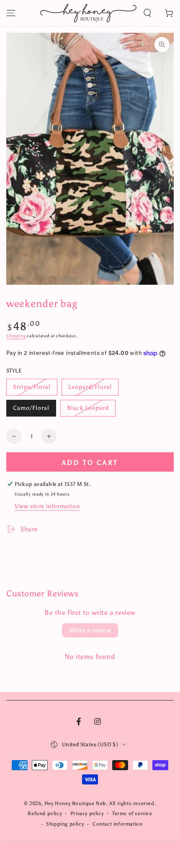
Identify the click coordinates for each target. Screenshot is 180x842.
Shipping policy (65, 824)
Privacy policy (86, 813)
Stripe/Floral (32, 387)
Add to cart (90, 463)
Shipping (16, 335)
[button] (147, 13)
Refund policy (45, 813)
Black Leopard (88, 408)
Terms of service (132, 813)
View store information (47, 506)
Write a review (90, 630)
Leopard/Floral (90, 387)
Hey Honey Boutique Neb (75, 803)
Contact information (117, 824)
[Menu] (11, 13)
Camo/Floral (31, 408)
